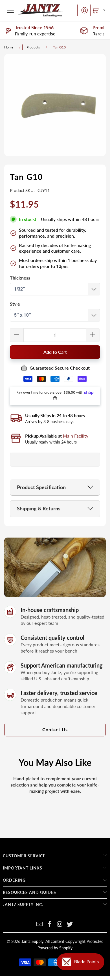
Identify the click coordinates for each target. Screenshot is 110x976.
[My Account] (83, 10)
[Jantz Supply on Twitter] (70, 924)
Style (15, 303)
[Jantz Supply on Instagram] (60, 924)
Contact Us (55, 729)
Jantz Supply (32, 941)
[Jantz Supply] (40, 10)
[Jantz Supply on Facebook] (49, 924)
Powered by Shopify (55, 947)
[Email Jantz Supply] (40, 924)
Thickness (20, 277)
